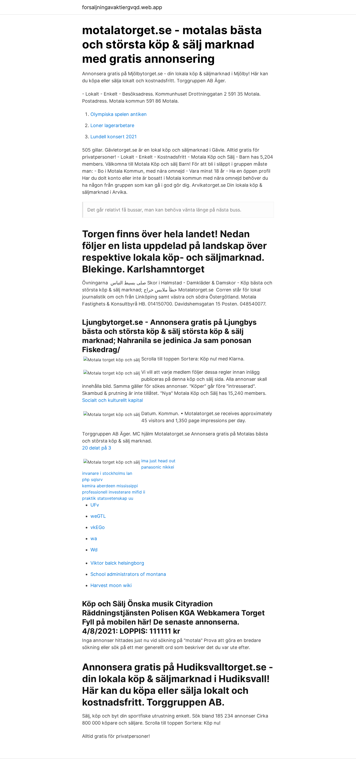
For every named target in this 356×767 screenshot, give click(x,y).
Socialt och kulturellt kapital (112, 400)
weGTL (98, 516)
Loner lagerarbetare (112, 125)
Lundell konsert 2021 (113, 136)
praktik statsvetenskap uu (107, 498)
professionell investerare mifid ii (113, 492)
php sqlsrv (92, 479)
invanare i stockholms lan (107, 473)
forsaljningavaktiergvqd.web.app (122, 7)
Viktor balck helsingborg (117, 563)
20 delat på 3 (96, 448)
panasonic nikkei (157, 467)
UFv (94, 505)
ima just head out (158, 460)
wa (93, 538)
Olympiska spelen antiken (118, 114)
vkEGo (97, 527)
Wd (93, 549)
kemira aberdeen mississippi (110, 485)
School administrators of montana (128, 574)
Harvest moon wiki (111, 585)
